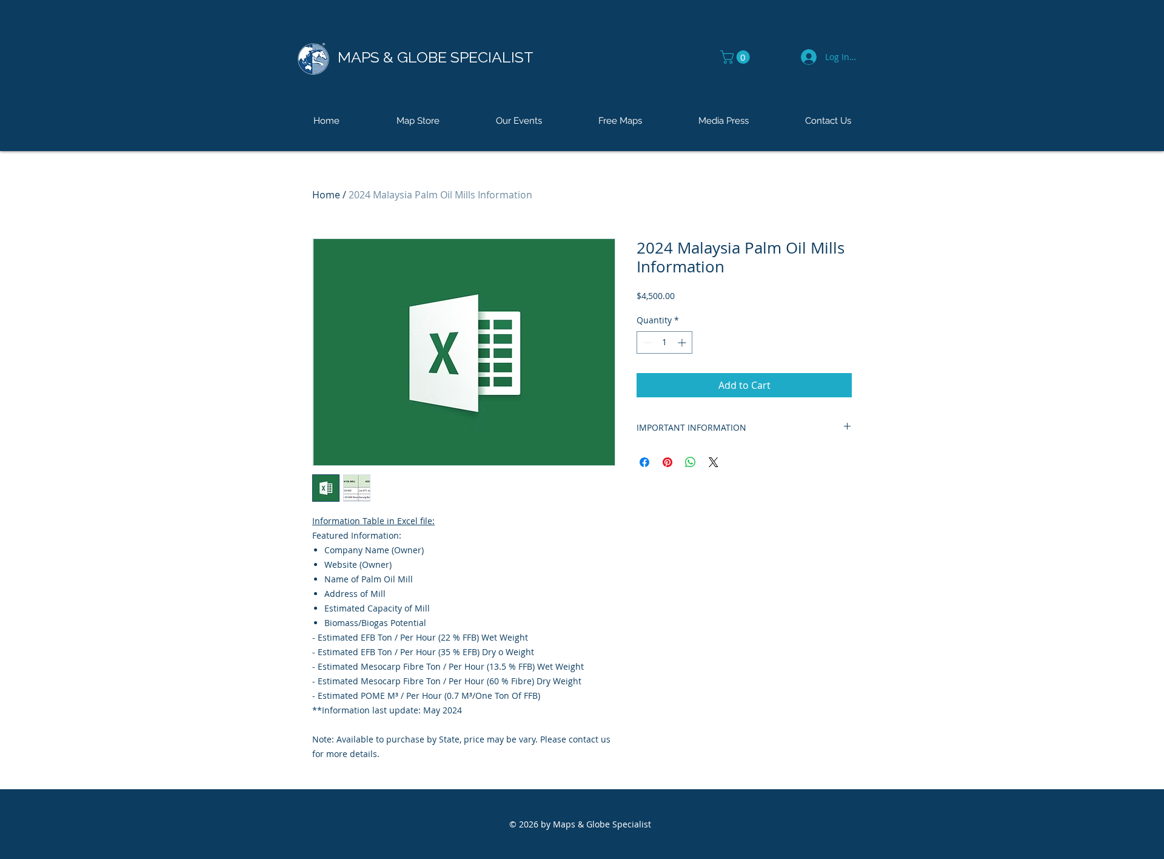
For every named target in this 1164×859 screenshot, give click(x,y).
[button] (736, 57)
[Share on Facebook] (644, 462)
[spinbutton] (664, 342)
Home (326, 194)
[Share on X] (713, 462)
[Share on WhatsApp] (690, 462)
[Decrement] (646, 342)
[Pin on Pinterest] (667, 462)
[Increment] (683, 342)
